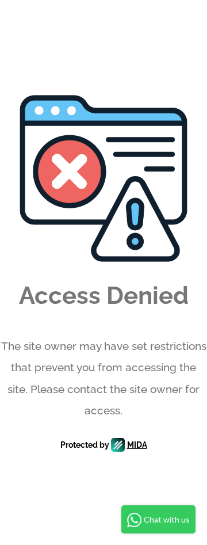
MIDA (137, 444)
